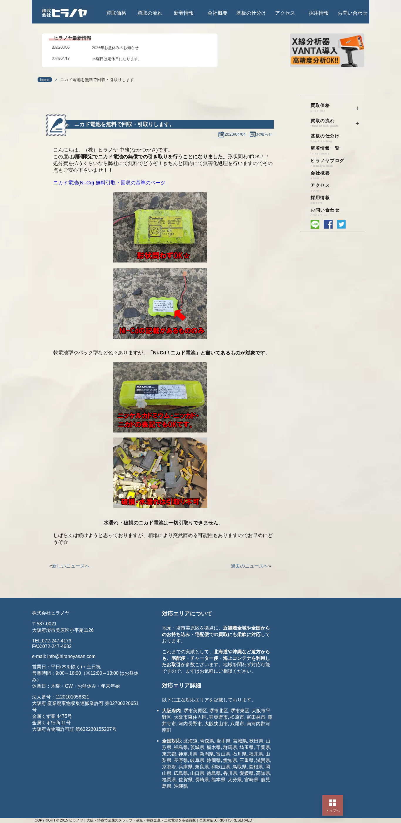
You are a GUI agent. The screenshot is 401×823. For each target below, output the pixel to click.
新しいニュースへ (71, 565)
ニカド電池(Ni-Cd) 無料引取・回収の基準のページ (109, 183)
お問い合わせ (353, 13)
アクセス (285, 13)
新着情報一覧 (325, 150)
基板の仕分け (251, 13)
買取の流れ (149, 13)
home (44, 80)
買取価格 (116, 13)
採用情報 (319, 13)
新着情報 (184, 13)
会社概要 (218, 13)
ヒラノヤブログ (328, 162)
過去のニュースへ (249, 565)
